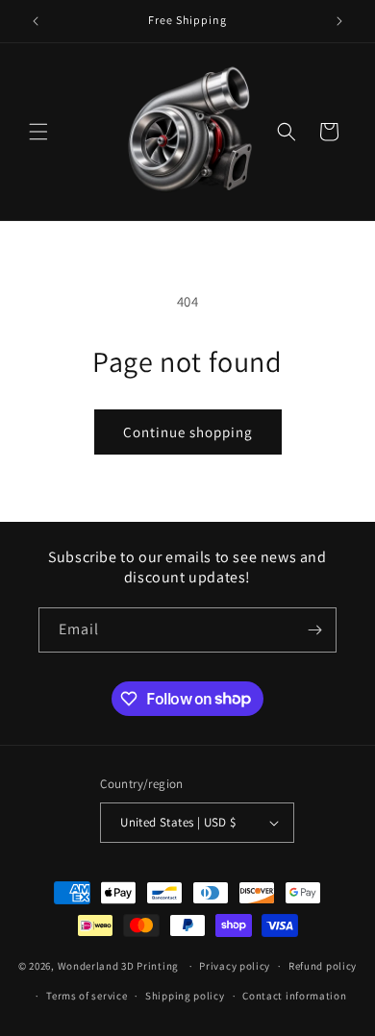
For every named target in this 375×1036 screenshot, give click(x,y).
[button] (38, 132)
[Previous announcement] (35, 21)
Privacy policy (234, 966)
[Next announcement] (339, 21)
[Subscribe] (314, 630)
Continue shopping (188, 432)
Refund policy (322, 966)
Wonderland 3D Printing (120, 966)
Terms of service (86, 995)
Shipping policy (185, 995)
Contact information (294, 995)
